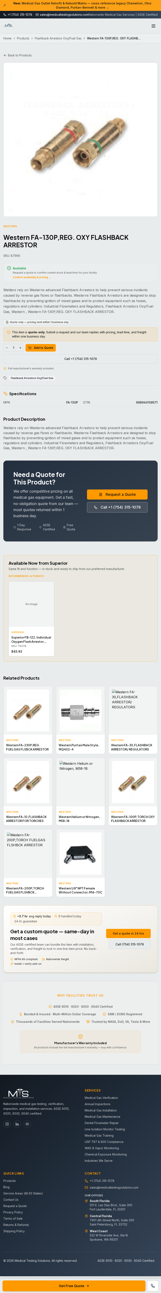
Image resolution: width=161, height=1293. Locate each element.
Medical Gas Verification (101, 1098)
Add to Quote (43, 347)
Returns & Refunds (16, 1225)
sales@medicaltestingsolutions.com (114, 1187)
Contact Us (10, 1199)
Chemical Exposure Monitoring (106, 1154)
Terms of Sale (13, 1218)
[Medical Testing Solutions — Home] (8, 26)
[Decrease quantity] (7, 348)
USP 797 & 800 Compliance (104, 1142)
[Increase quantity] (20, 348)
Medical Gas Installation (101, 1110)
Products (23, 38)
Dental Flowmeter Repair (102, 1123)
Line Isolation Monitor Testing (105, 1129)
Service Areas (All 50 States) (23, 1193)
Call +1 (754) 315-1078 (80, 359)
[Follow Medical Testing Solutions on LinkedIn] (17, 1124)
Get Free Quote (71, 1286)
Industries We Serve (99, 1160)
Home (7, 38)
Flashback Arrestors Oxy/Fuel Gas (58, 38)
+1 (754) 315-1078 (102, 1181)
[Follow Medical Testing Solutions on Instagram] (7, 1124)
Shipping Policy (14, 1231)
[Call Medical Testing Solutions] (152, 1285)
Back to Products (20, 55)
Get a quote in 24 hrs (128, 933)
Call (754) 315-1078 (130, 944)
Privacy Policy (13, 1212)
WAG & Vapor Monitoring (102, 1148)
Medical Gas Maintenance (102, 1116)
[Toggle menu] (153, 26)
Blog (6, 1187)
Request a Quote (121, 494)
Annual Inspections (97, 1104)
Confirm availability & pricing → (32, 277)
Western (10, 226)
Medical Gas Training (99, 1135)
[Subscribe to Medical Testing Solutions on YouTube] (27, 1124)
